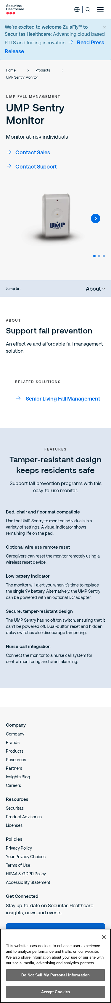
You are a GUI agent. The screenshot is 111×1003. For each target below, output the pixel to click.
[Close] (103, 937)
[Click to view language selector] (77, 9)
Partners (14, 768)
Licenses (14, 825)
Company (15, 733)
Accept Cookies (55, 992)
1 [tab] (94, 256)
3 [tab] (104, 256)
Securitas (15, 808)
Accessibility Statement (28, 882)
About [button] (93, 288)
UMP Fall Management (33, 96)
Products (43, 70)
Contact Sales (32, 152)
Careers (13, 785)
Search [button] (88, 9)
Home (11, 70)
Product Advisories (24, 816)
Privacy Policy (19, 847)
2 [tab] (99, 256)
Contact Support (36, 166)
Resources (16, 759)
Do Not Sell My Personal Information (55, 975)
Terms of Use (18, 865)
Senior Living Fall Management (63, 398)
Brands (13, 742)
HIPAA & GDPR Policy (26, 873)
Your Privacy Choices (26, 856)
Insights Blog (18, 776)
